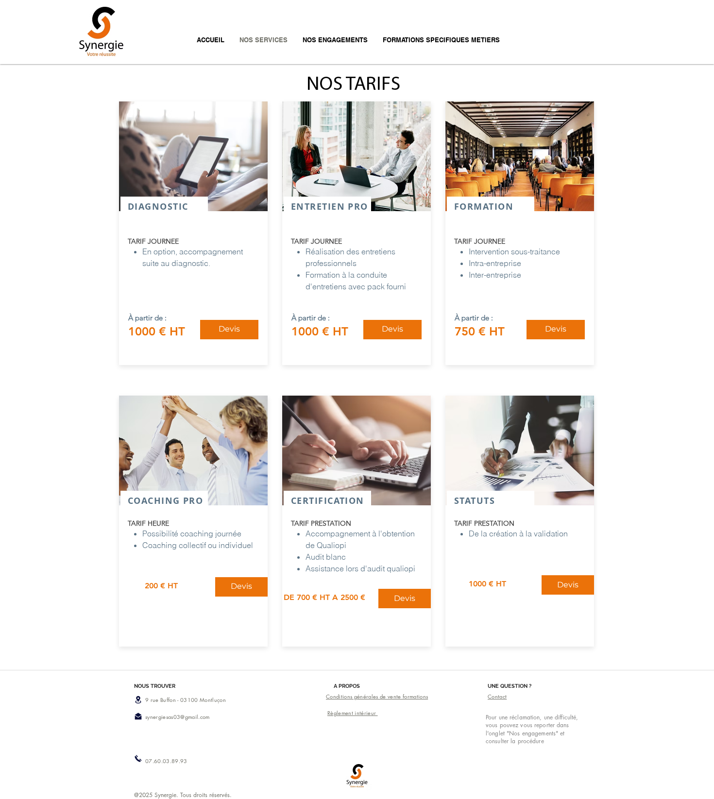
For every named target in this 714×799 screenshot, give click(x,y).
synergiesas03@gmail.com (177, 716)
